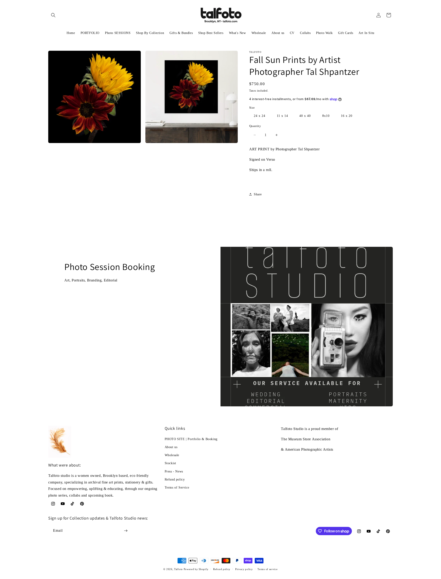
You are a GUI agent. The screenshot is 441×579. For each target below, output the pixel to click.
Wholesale (172, 455)
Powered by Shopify (196, 569)
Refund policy (175, 479)
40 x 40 (305, 116)
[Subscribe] (126, 530)
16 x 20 (346, 116)
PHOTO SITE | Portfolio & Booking (191, 439)
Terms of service (267, 569)
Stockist (170, 463)
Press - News (174, 471)
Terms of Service (177, 487)
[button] (53, 15)
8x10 (326, 116)
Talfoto (179, 569)
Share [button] (258, 194)
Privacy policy (244, 569)
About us (171, 447)
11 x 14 (282, 116)
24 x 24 (259, 116)
